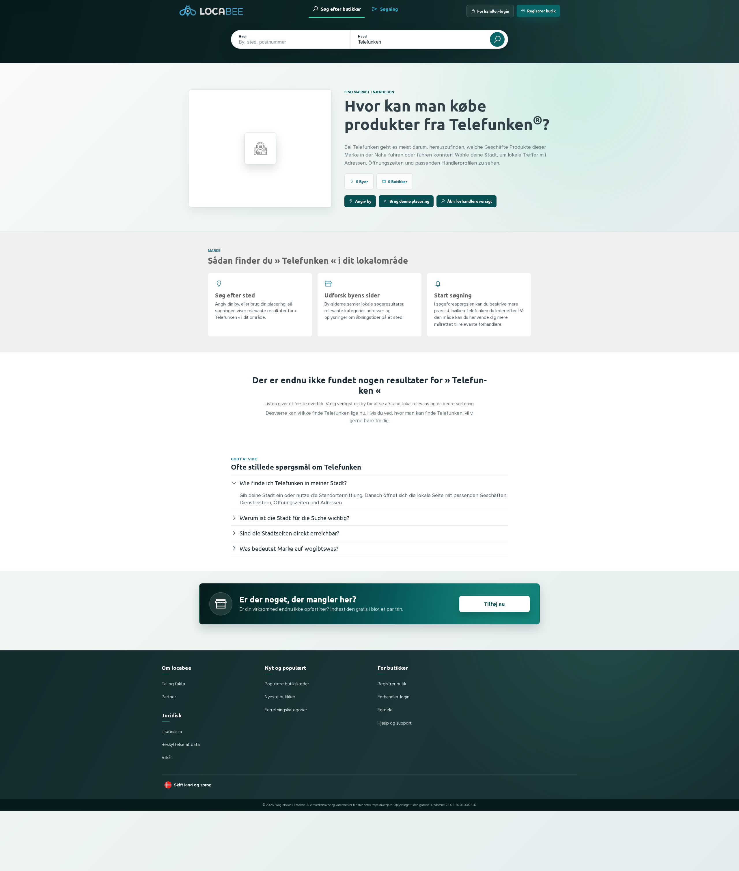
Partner (169, 697)
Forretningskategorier (286, 710)
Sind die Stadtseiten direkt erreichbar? (289, 533)
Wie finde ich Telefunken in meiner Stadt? (293, 482)
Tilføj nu (494, 603)
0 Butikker (397, 181)
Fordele (385, 710)
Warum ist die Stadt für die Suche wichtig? (294, 517)
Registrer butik (541, 10)
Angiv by (363, 201)
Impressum (172, 731)
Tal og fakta (173, 684)
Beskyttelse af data (181, 744)
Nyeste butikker (280, 697)
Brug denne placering (409, 201)
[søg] (497, 39)
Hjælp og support (395, 723)
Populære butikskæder (287, 684)
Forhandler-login (493, 11)
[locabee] (211, 11)
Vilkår (167, 757)
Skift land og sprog (193, 785)
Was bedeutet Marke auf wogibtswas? (289, 548)
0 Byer (362, 181)
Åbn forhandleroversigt (469, 201)
